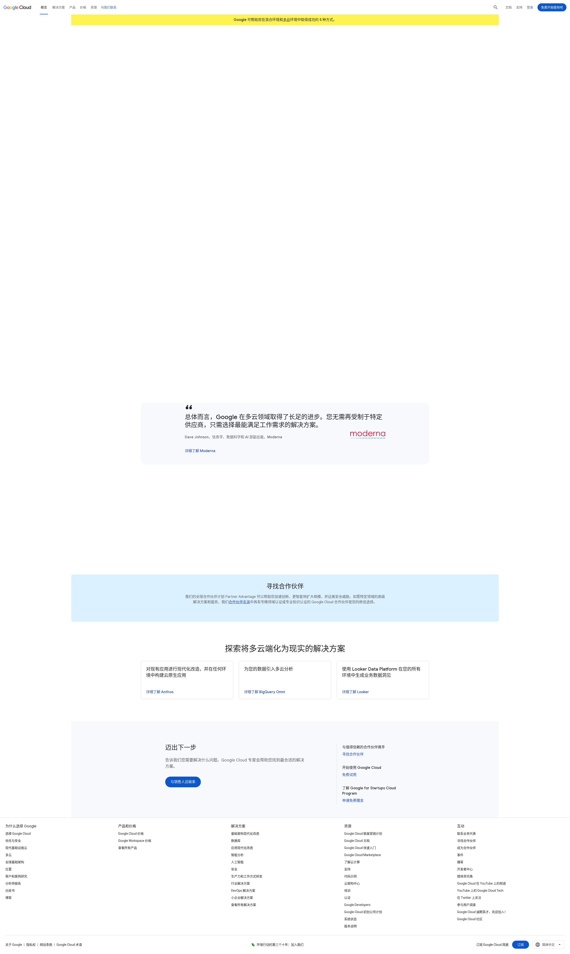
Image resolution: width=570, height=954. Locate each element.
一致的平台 (215, 146)
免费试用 (349, 775)
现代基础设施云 (16, 848)
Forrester (306, 168)
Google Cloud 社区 (469, 919)
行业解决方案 (240, 883)
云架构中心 (352, 883)
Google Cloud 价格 (131, 833)
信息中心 (355, 209)
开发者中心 (465, 869)
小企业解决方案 (242, 897)
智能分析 (237, 855)
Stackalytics (193, 390)
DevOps (177, 290)
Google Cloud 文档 (357, 840)
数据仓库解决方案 (384, 203)
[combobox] (549, 945)
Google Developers (357, 905)
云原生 (231, 284)
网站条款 (46, 944)
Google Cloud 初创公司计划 (363, 912)
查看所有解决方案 (243, 905)
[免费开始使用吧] (551, 7)
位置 (8, 869)
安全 (234, 869)
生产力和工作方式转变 (246, 876)
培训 (347, 890)
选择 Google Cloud (18, 833)
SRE (194, 290)
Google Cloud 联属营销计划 (363, 833)
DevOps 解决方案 (243, 890)
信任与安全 (13, 840)
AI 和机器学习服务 (369, 215)
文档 (508, 7)
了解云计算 (352, 862)
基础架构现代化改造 (245, 833)
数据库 (235, 840)
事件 (460, 855)
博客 (8, 897)
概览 (44, 7)
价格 (83, 7)
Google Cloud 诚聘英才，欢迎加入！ (482, 912)
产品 (72, 7)
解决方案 (58, 7)
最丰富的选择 (348, 371)
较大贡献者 (344, 359)
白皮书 (10, 890)
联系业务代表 (466, 833)
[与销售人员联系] (219, 84)
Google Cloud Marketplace (362, 855)
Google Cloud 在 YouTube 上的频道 (481, 883)
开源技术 (324, 365)
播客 (460, 862)
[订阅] (520, 944)
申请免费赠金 (353, 800)
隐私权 (31, 944)
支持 (519, 7)
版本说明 (350, 926)
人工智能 (237, 862)
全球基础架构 (14, 862)
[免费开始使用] (181, 84)
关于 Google (13, 944)
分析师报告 (13, 883)
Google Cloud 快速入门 (360, 848)
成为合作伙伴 (466, 848)
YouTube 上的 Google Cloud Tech (480, 890)
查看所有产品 (127, 848)
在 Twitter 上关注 (469, 897)
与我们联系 (108, 7)
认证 (347, 897)
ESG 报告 (198, 237)
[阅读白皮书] (173, 549)
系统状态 (350, 919)
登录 (530, 7)
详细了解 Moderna (200, 451)
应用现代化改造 (242, 848)
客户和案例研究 (16, 876)
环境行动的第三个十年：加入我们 (280, 944)
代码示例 (350, 876)
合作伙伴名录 (239, 602)
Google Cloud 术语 (69, 944)
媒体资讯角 (465, 876)
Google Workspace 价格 (134, 840)
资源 (94, 7)
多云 (286, 20)
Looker (181, 237)
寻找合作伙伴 (353, 754)
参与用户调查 (466, 905)
